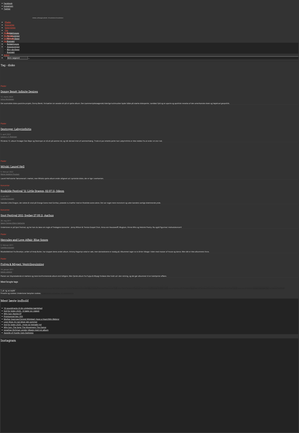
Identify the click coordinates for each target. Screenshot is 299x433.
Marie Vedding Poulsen (10, 174)
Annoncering (13, 46)
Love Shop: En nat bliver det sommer (20, 322)
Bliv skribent (13, 49)
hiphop (137, 288)
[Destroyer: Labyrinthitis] (15, 120)
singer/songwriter (261, 288)
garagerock (130, 288)
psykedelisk (222, 288)
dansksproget (63, 288)
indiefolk (146, 288)
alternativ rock (26, 288)
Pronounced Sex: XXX (13, 316)
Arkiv (6, 55)
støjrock (275, 288)
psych (216, 288)
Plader (7, 33)
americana (40, 288)
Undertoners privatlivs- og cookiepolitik (57, 293)
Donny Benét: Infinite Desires (19, 91)
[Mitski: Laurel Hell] (15, 158)
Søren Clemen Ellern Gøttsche (13, 223)
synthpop (281, 288)
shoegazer (250, 288)
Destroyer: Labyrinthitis (16, 129)
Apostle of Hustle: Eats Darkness (18, 332)
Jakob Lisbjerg (6, 272)
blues (54, 288)
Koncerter (8, 36)
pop (192, 288)
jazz (175, 288)
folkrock (124, 288)
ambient (33, 288)
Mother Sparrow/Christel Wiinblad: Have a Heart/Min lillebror (31, 319)
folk (115, 288)
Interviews (9, 38)
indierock (163, 287)
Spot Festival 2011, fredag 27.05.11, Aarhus (27, 215)
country (58, 288)
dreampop (69, 288)
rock (235, 287)
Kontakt (11, 52)
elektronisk (109, 288)
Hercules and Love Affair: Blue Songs (24, 240)
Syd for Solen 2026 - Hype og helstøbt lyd (23, 324)
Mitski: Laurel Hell (12, 166)
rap (231, 288)
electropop (101, 288)
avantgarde (49, 288)
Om (5, 41)
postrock (211, 288)
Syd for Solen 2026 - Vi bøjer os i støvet (21, 311)
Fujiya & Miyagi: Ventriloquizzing (22, 264)
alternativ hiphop (9, 288)
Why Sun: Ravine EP (12, 313)
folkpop (119, 288)
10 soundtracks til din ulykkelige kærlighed (23, 308)
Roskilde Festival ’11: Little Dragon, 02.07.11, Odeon (32, 191)
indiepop (153, 287)
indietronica (170, 288)
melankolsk (187, 288)
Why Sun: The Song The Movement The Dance (25, 327)
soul (270, 288)
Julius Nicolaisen (7, 99)
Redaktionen (13, 44)
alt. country (3, 288)
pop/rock (197, 288)
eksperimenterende (80, 288)
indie (142, 288)
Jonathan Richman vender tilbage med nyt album (26, 330)
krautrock (179, 288)
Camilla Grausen (7, 198)
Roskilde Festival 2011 (242, 288)
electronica (92, 288)
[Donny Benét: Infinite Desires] (15, 83)
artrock (45, 288)
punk (227, 288)
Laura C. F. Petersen (9, 136)
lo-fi (183, 288)
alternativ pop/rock (18, 288)
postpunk (204, 288)
